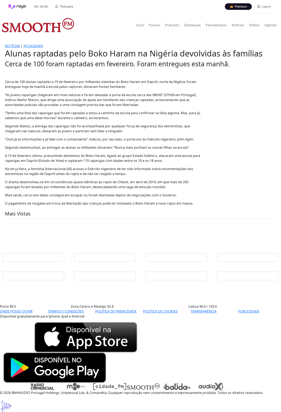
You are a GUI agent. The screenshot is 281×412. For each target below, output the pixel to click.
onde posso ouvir (16, 311)
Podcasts (172, 25)
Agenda (270, 25)
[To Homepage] (17, 6)
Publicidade (248, 311)
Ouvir (140, 25)
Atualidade (33, 46)
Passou (154, 25)
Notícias (238, 25)
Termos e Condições (66, 311)
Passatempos (216, 25)
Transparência (203, 311)
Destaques (192, 25)
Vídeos (254, 25)
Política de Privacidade (116, 311)
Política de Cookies (160, 311)
